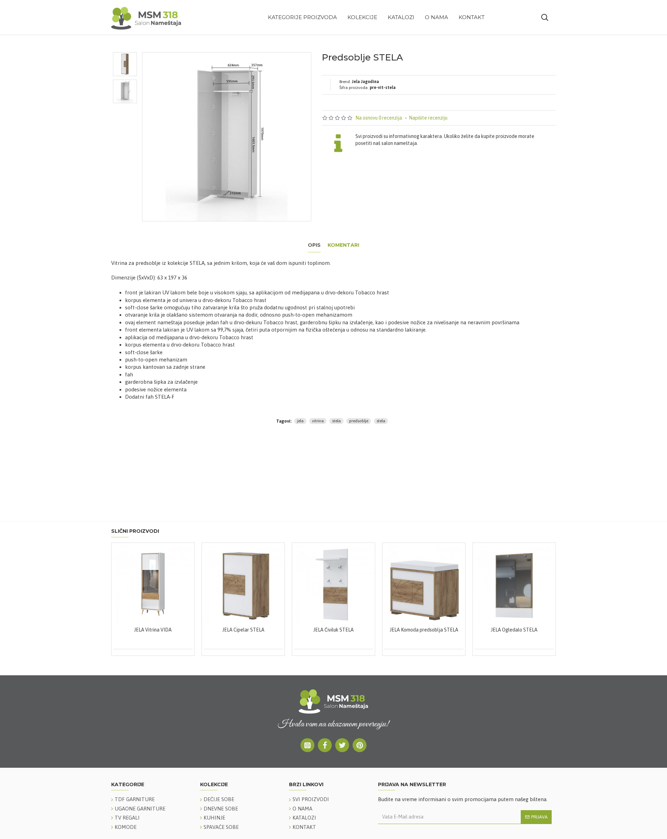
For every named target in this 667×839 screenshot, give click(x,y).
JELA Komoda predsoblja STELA (206, 630)
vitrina (318, 420)
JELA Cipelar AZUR (387, 630)
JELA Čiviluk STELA (116, 630)
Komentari (343, 245)
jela (300, 420)
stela (336, 420)
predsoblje (358, 420)
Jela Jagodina (365, 81)
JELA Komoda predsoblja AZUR (477, 630)
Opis (314, 245)
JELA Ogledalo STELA (296, 630)
